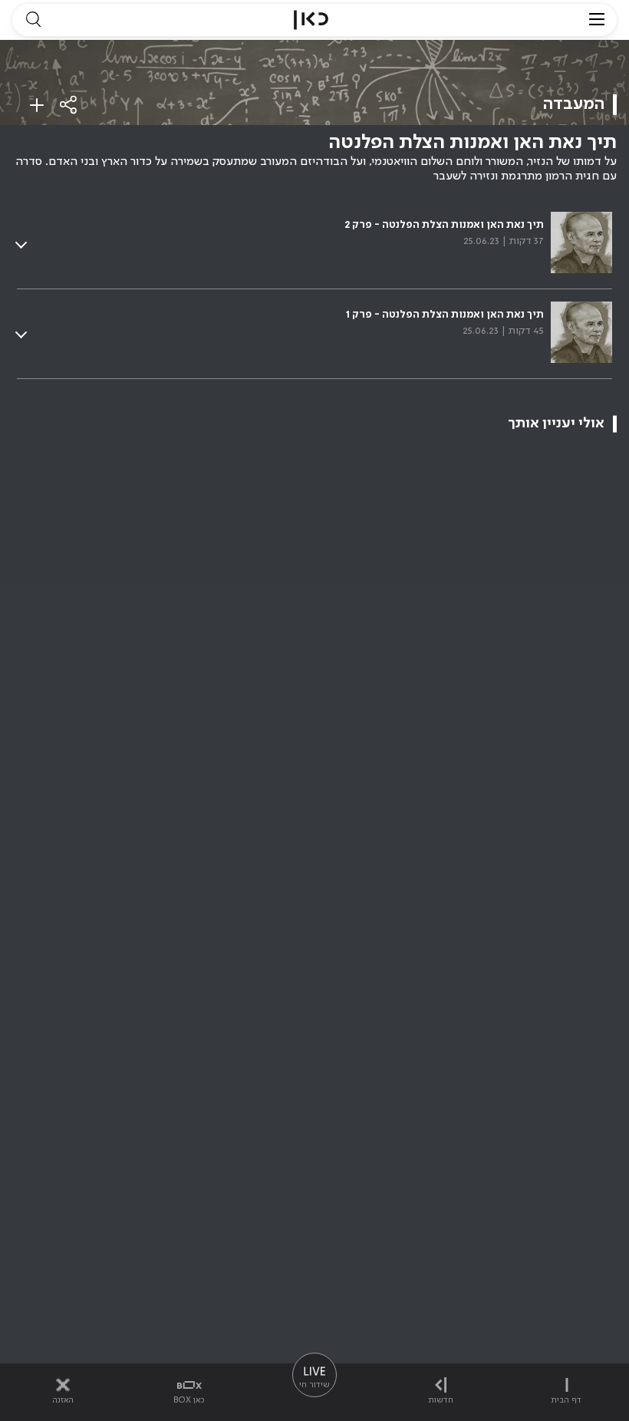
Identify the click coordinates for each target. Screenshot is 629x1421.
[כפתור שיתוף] (69, 104)
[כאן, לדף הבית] (311, 19)
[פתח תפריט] (596, 20)
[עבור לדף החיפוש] (33, 20)
